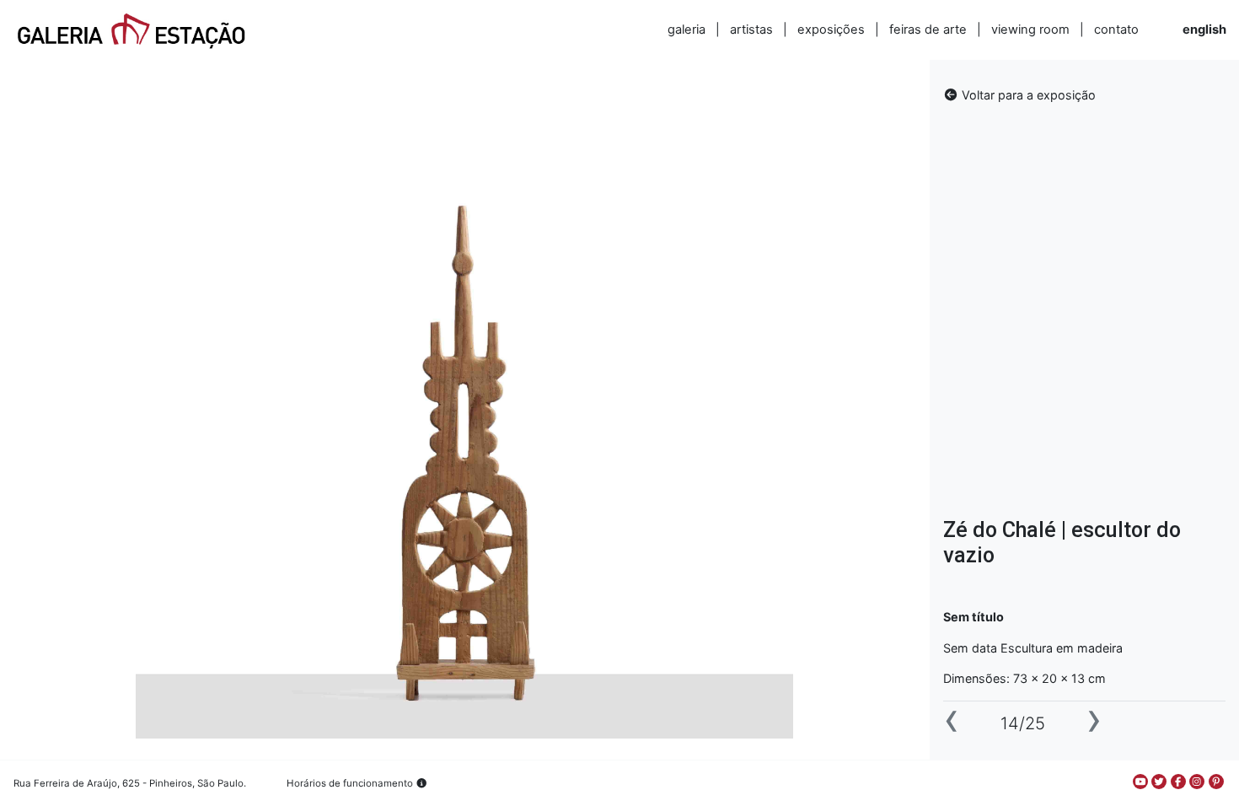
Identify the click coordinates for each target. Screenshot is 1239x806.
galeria (686, 29)
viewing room (1030, 29)
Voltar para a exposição (1027, 95)
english (1204, 29)
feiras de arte (928, 29)
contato (1116, 29)
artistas (751, 29)
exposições (831, 29)
